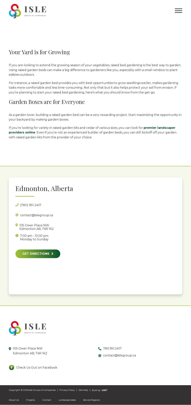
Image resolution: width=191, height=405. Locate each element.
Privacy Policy (67, 390)
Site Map (83, 390)
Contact (46, 400)
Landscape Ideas (67, 400)
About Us (14, 400)
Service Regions (91, 400)
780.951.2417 (112, 348)
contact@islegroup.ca (119, 355)
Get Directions (36, 253)
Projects (30, 400)
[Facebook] (11, 367)
